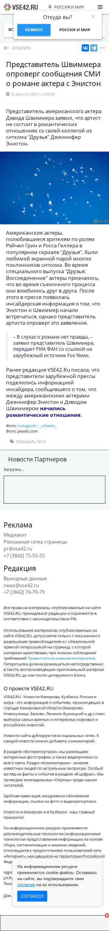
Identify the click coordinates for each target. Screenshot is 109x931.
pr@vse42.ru (18, 548)
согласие (26, 884)
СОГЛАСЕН (32, 896)
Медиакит (15, 534)
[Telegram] (93, 48)
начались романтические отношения (43, 411)
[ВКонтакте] (85, 48)
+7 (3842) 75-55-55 (24, 555)
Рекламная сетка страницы (35, 541)
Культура (21, 48)
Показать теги (30, 441)
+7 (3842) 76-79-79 (24, 592)
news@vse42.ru (21, 585)
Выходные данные (25, 578)
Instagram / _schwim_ (37, 425)
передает (24, 349)
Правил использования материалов (61, 658)
